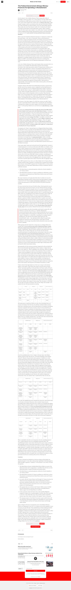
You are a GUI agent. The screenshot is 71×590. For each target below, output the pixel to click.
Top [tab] (19, 543)
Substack (30, 587)
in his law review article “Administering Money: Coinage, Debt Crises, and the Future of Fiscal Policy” (34, 227)
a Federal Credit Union (44, 22)
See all (20, 568)
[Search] (57, 2)
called (43, 105)
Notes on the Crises (23, 9)
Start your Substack (33, 585)
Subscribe (63, 1)
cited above (37, 521)
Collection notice (42, 583)
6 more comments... (21, 538)
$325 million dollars (42, 271)
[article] (35, 548)
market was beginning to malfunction (38, 181)
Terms (38, 583)
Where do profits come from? (24, 546)
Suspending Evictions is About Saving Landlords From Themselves (30, 554)
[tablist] (20, 544)
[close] (45, 557)
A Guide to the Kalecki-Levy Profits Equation (25, 547)
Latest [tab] (22, 543)
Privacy (35, 583)
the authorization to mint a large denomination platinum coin (32, 233)
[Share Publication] (59, 2)
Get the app (40, 585)
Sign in (68, 1)
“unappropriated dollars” (37, 137)
